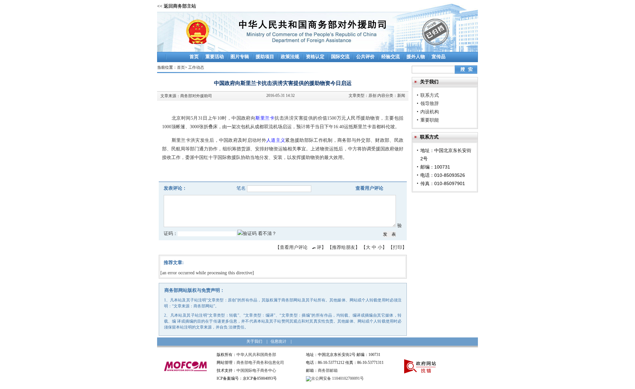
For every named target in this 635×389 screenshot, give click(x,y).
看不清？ (267, 233)
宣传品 (438, 56)
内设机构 (429, 111)
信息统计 (278, 341)
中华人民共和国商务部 (256, 354)
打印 (397, 247)
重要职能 (429, 120)
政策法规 (290, 56)
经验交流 (390, 56)
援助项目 (265, 56)
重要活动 (214, 56)
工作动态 (196, 67)
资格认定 (315, 56)
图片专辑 (240, 56)
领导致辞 (429, 103)
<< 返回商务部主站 (176, 6)
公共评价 (365, 56)
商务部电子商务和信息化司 (260, 362)
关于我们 (254, 341)
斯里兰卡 (265, 118)
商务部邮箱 (328, 370)
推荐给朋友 (343, 247)
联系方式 (429, 95)
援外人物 (415, 56)
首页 (194, 56)
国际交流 (340, 56)
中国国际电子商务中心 (256, 370)
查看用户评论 (369, 188)
